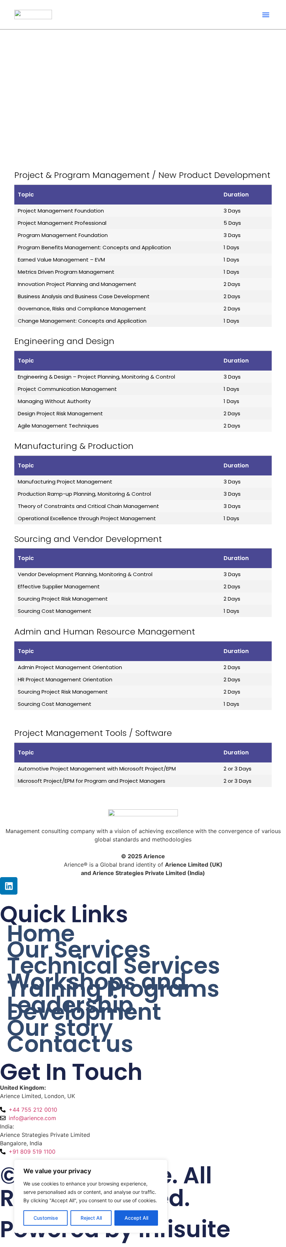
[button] (266, 14)
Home (41, 934)
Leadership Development (84, 1008)
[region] (90, 1196)
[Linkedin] (8, 886)
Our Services (79, 950)
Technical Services (113, 966)
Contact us (70, 1044)
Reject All (91, 1218)
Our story (60, 1028)
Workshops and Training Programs (113, 985)
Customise (45, 1218)
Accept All (136, 1218)
